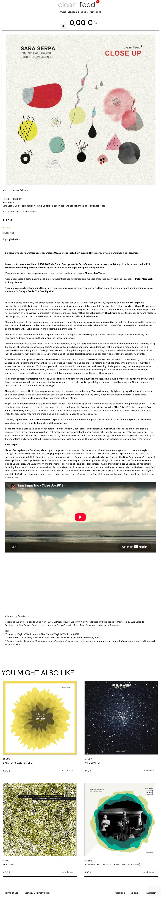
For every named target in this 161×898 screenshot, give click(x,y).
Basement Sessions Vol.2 (17, 762)
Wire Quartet (92, 762)
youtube (135, 892)
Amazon (20, 211)
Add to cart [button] (68, 770)
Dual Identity (11, 864)
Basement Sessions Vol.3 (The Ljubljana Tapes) (112, 864)
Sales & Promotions (90, 11)
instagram (151, 892)
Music (63, 11)
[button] (63, 26)
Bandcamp (73, 11)
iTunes (33, 211)
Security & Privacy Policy (37, 892)
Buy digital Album (12, 239)
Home (5, 190)
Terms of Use (11, 892)
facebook (120, 892)
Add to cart (8, 233)
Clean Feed (14, 190)
